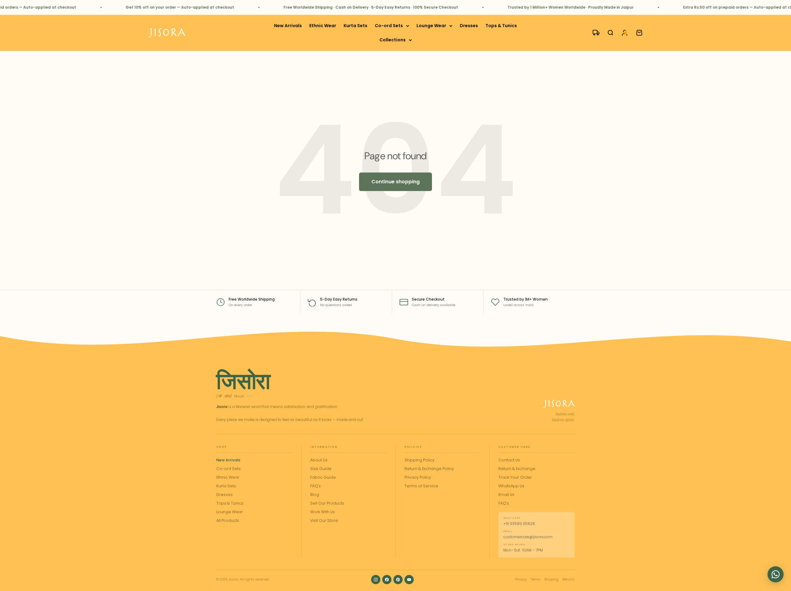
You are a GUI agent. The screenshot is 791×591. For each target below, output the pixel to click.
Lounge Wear (431, 26)
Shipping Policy (419, 460)
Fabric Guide (323, 477)
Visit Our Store (324, 520)
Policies (413, 447)
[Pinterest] (398, 579)
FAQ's (315, 486)
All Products (227, 520)
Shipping (551, 579)
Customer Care (514, 447)
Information (324, 447)
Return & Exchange (516, 468)
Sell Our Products (327, 503)
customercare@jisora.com (527, 536)
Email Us (506, 494)
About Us (319, 460)
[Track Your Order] (593, 33)
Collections (392, 40)
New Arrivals (288, 26)
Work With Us (322, 511)
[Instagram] (375, 579)
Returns (568, 579)
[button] (776, 574)
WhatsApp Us (511, 486)
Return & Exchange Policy (429, 468)
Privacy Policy (417, 477)
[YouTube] (409, 579)
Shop (221, 447)
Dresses (469, 26)
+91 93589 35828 (519, 523)
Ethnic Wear (322, 26)
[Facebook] (386, 579)
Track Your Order (515, 477)
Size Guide (321, 468)
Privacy (521, 579)
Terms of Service (421, 486)
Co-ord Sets (389, 26)
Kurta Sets (355, 26)
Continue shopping (395, 181)
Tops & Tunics (501, 26)
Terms (535, 579)
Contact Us (509, 460)
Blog (314, 494)
